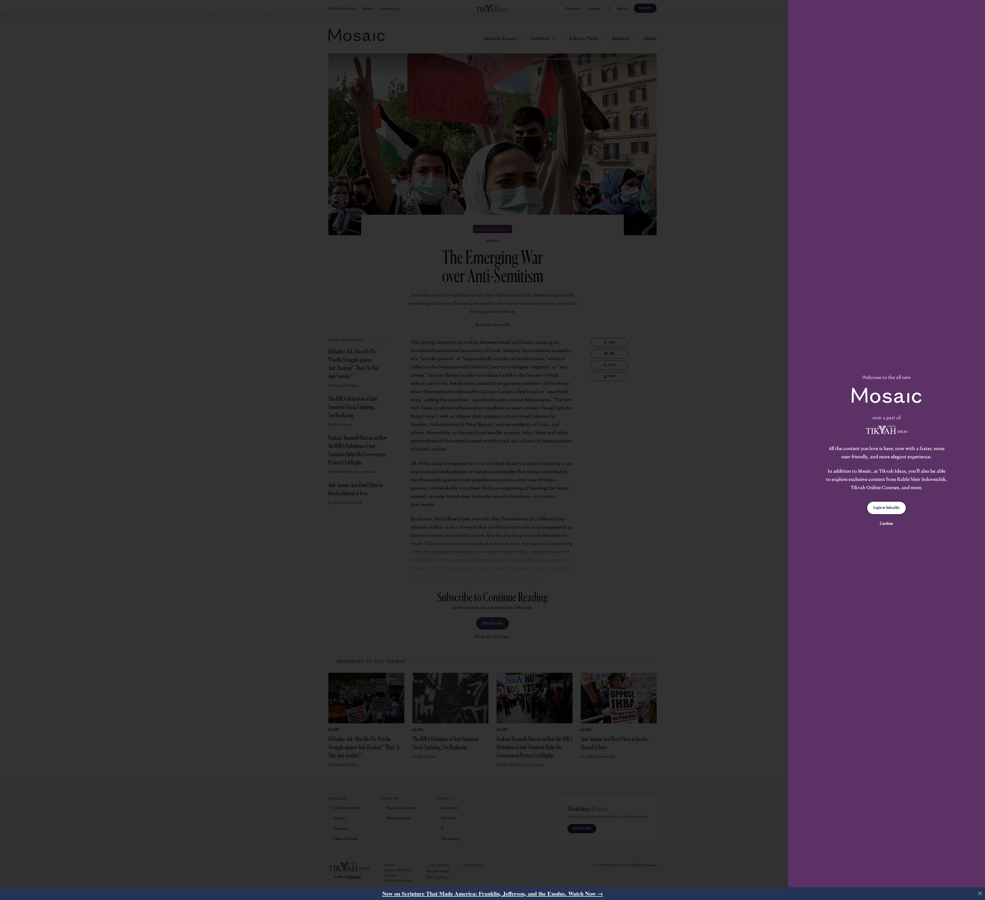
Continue (886, 524)
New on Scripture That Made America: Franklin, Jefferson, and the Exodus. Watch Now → (492, 893)
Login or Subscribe (886, 508)
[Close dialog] (980, 893)
